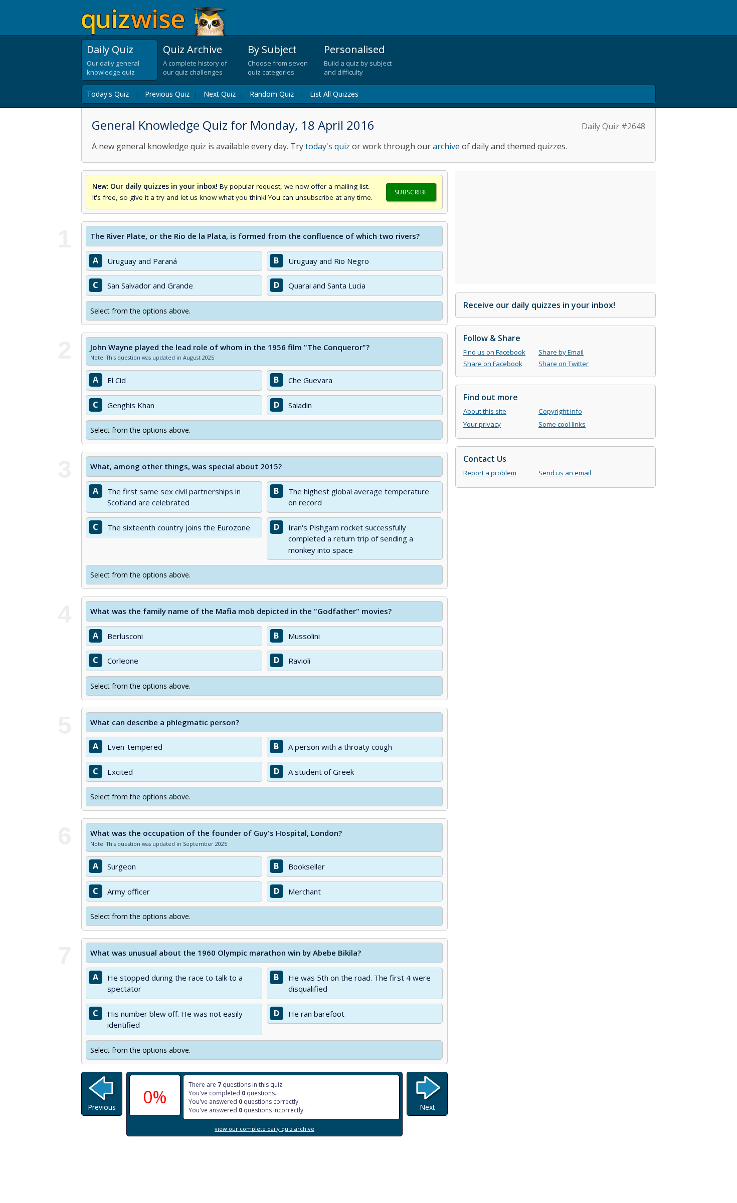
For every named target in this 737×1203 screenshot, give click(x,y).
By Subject (272, 49)
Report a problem (489, 472)
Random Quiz (272, 94)
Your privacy (482, 424)
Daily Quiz (110, 49)
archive (446, 146)
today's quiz (327, 146)
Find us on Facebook (494, 352)
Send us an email (564, 472)
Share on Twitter (563, 363)
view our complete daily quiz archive (264, 1128)
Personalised (354, 49)
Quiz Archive (192, 49)
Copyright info (560, 411)
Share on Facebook (492, 363)
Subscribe (411, 192)
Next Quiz (220, 94)
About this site (484, 411)
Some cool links (562, 424)
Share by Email (561, 352)
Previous (102, 1107)
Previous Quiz (167, 94)
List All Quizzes (334, 94)
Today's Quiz (108, 94)
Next (427, 1107)
